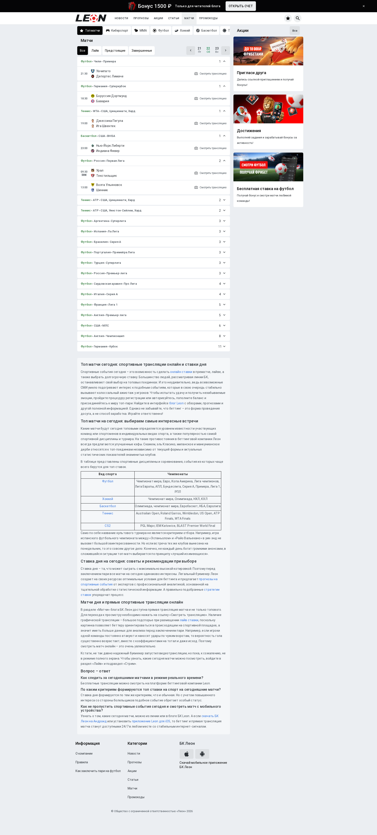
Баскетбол (88, 136)
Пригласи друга (251, 73)
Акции (158, 18)
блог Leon (176, 403)
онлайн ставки (181, 372)
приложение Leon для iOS (151, 721)
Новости (121, 18)
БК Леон (187, 743)
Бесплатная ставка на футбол (265, 189)
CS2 (108, 525)
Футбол (86, 61)
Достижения (249, 131)
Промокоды (208, 18)
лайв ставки (189, 620)
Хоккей (107, 499)
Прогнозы (141, 18)
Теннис (86, 111)
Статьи (173, 18)
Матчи (189, 18)
